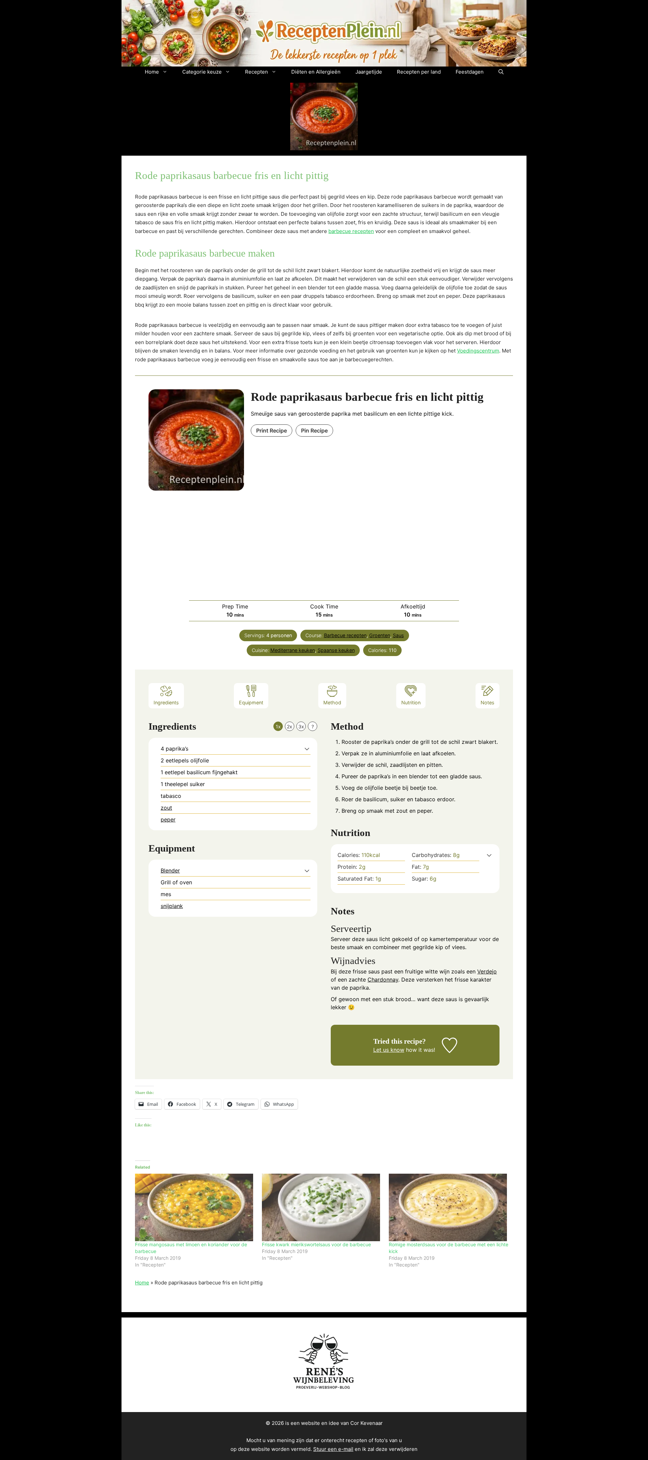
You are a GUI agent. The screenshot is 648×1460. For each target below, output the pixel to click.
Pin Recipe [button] (314, 430)
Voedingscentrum (478, 350)
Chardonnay (383, 979)
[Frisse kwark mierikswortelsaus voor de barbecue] (322, 1207)
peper (168, 819)
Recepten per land (419, 72)
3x (301, 726)
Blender (170, 870)
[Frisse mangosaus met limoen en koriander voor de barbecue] (195, 1207)
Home (152, 72)
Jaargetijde (368, 72)
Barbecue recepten (345, 635)
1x (278, 726)
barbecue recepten (351, 231)
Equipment (251, 702)
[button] (501, 72)
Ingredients (166, 702)
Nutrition (411, 702)
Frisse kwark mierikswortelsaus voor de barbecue (316, 1244)
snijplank (172, 906)
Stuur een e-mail (333, 1449)
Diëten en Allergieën (316, 72)
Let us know (388, 1049)
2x (289, 726)
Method (332, 702)
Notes (487, 702)
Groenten (379, 635)
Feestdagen (470, 72)
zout (166, 807)
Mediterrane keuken (292, 650)
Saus (398, 635)
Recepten (256, 72)
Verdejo (487, 971)
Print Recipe (271, 430)
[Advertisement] (324, 541)
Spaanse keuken (336, 650)
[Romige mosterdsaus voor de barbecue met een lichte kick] (449, 1207)
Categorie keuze (202, 72)
